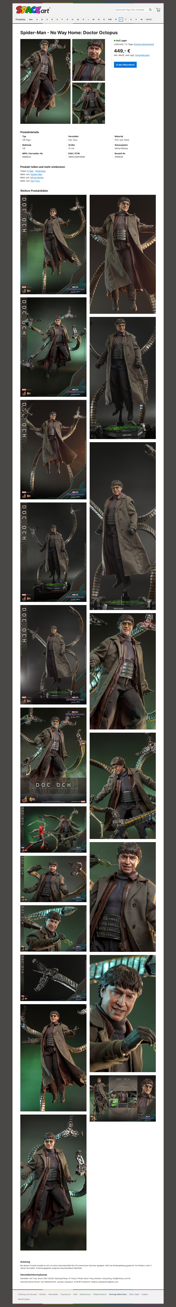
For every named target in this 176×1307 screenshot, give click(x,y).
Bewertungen (24, 1299)
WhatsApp (40, 171)
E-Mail (30, 171)
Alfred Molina (36, 177)
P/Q (110, 19)
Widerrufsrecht (99, 1294)
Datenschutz (85, 1294)
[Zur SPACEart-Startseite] (33, 9)
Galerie (145, 1294)
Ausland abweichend (144, 44)
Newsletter (53, 1294)
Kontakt (42, 1294)
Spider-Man (36, 174)
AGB (75, 1294)
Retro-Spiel (134, 1294)
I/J (78, 19)
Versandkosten (142, 55)
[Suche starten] (150, 10)
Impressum (66, 1294)
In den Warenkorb (125, 64)
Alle (31, 19)
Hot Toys (35, 181)
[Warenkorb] (158, 9)
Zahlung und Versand (27, 1294)
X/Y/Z (149, 19)
